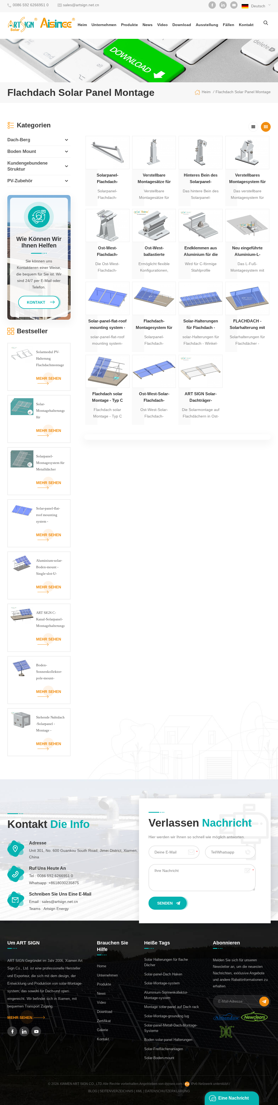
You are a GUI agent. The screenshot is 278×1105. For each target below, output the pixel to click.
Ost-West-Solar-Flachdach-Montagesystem (154, 397)
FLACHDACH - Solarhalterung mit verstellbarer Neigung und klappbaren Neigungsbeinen (247, 325)
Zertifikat (104, 1021)
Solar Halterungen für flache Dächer (166, 962)
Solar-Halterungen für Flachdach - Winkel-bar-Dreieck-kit (200, 325)
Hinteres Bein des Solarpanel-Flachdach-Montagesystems (200, 179)
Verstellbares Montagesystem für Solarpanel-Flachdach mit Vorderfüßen (247, 179)
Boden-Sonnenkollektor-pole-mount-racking (49, 672)
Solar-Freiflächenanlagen (163, 1049)
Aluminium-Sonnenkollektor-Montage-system (166, 995)
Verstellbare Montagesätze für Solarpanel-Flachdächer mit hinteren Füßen (154, 179)
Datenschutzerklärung (167, 1091)
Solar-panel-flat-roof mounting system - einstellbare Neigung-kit (107, 325)
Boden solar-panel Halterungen (168, 1040)
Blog (92, 1091)
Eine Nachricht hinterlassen (233, 1100)
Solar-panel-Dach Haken (163, 974)
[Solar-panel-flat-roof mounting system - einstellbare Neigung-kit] (107, 298)
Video (162, 25)
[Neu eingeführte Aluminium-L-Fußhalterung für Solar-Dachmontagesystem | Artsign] (247, 225)
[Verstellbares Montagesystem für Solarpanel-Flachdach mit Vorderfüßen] (247, 152)
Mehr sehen (48, 378)
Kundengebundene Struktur (27, 166)
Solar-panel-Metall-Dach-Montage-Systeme (170, 1028)
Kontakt (246, 25)
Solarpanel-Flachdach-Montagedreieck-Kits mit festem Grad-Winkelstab (107, 179)
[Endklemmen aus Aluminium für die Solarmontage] (200, 225)
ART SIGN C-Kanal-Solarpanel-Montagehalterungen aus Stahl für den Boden (50, 620)
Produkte (129, 25)
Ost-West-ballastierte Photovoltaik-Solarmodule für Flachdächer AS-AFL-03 (154, 252)
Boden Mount (21, 151)
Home (101, 966)
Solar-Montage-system (162, 983)
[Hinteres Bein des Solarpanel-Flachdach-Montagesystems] (200, 152)
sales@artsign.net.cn (81, 5)
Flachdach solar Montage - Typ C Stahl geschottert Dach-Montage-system (107, 397)
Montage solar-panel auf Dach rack (171, 1007)
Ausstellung (207, 25)
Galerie (102, 1030)
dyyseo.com (174, 1084)
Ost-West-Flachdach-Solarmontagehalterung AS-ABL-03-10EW (107, 252)
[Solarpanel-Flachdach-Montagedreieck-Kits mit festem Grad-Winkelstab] (107, 152)
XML (139, 1091)
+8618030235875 (64, 883)
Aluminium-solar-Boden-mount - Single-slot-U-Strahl (49, 567)
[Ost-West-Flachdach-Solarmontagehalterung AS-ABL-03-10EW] (107, 225)
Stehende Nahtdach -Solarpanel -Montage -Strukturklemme (50, 724)
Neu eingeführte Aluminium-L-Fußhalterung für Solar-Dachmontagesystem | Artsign (247, 252)
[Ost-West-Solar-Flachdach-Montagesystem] (154, 371)
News (148, 25)
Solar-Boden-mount (159, 1058)
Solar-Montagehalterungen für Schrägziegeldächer (50, 411)
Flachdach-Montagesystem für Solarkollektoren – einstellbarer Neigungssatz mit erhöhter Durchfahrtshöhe (154, 325)
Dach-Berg (18, 139)
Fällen (228, 25)
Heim (82, 25)
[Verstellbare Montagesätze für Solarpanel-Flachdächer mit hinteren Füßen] (154, 152)
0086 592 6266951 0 (31, 5)
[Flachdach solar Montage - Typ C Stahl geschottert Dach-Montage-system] (107, 371)
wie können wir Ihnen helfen (39, 242)
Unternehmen (103, 25)
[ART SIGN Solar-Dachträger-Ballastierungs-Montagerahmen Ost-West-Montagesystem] (200, 371)
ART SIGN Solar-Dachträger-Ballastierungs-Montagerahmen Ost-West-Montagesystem (201, 397)
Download (181, 25)
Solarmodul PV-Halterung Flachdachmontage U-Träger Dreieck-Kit (50, 359)
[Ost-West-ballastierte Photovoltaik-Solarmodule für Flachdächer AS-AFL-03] (154, 225)
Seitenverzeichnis (116, 1091)
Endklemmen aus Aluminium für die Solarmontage (201, 252)
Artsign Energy (56, 908)
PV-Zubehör (20, 180)
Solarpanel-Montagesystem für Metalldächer (50, 462)
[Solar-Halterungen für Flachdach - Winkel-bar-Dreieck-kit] (200, 298)
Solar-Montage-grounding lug (166, 1016)
